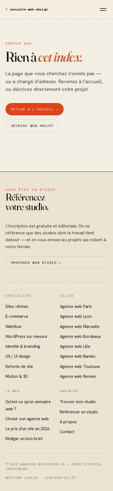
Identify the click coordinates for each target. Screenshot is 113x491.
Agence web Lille (75, 346)
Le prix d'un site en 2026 (27, 428)
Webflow (13, 326)
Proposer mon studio (36, 262)
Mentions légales (21, 478)
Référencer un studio (79, 411)
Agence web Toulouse (80, 366)
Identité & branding (22, 346)
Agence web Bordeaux (80, 336)
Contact (67, 431)
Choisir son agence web (27, 418)
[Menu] (103, 9)
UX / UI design (17, 356)
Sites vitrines (16, 306)
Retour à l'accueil (34, 109)
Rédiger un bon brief (24, 438)
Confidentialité (60, 478)
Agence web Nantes (77, 356)
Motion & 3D (16, 376)
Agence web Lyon (76, 316)
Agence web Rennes (78, 376)
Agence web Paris (76, 306)
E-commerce (16, 316)
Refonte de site (19, 366)
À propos (68, 421)
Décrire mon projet (32, 125)
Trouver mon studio (78, 401)
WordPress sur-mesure (26, 336)
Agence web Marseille (80, 326)
